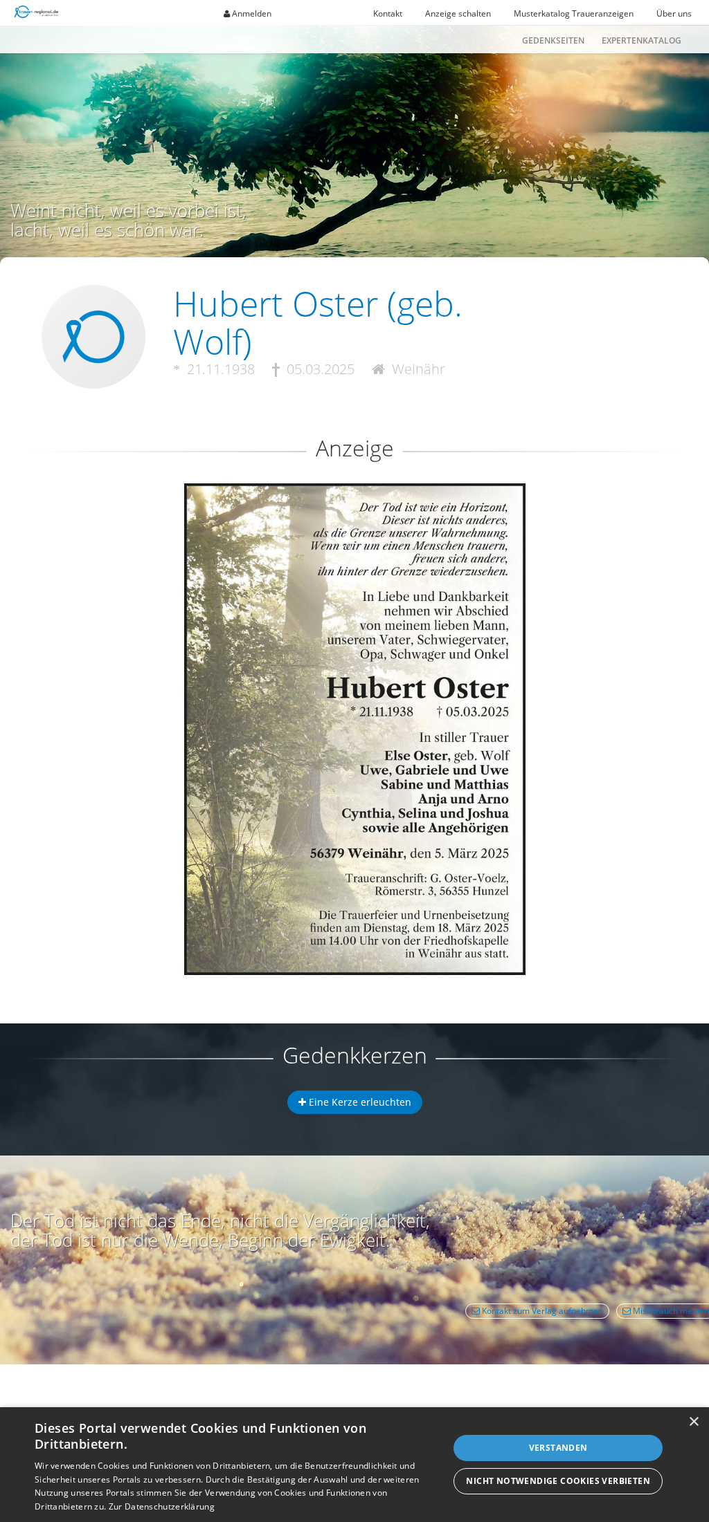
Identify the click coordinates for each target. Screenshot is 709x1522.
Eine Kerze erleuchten (358, 1101)
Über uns (674, 13)
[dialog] (354, 1464)
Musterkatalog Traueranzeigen (574, 13)
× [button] (693, 1422)
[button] (354, 533)
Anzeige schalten (458, 13)
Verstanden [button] (558, 1448)
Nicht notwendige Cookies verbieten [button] (558, 1481)
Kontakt (387, 13)
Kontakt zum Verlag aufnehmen (541, 1311)
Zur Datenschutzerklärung (162, 1506)
